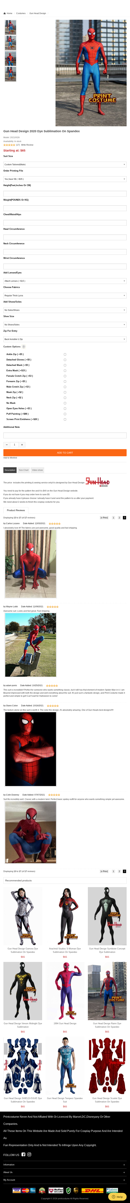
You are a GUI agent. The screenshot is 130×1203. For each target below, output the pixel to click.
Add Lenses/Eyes (12, 272)
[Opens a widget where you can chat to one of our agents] (117, 1197)
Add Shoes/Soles (12, 301)
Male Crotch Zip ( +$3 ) (18, 386)
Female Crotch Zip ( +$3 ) (19, 376)
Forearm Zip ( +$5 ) (16, 381)
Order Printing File (13, 170)
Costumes (21, 13)
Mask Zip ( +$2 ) (14, 392)
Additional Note (11, 427)
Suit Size (8, 156)
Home (9, 13)
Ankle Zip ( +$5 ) (15, 354)
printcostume (64, 1198)
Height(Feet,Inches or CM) (17, 185)
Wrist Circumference (14, 258)
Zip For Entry (10, 331)
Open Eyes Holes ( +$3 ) (18, 408)
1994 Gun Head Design (65, 1023)
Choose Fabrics (11, 287)
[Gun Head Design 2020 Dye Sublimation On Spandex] (91, 73)
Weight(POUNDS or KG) (15, 200)
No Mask (10, 403)
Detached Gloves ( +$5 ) (18, 359)
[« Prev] (104, 518)
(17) (18, 145)
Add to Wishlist (10, 458)
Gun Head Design (37, 13)
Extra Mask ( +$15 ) (16, 370)
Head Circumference (14, 229)
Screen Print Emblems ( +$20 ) (22, 419)
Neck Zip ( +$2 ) (14, 397)
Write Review (27, 145)
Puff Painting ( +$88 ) (17, 414)
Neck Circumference (13, 243)
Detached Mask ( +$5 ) (17, 365)
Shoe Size (8, 316)
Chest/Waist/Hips (12, 214)
